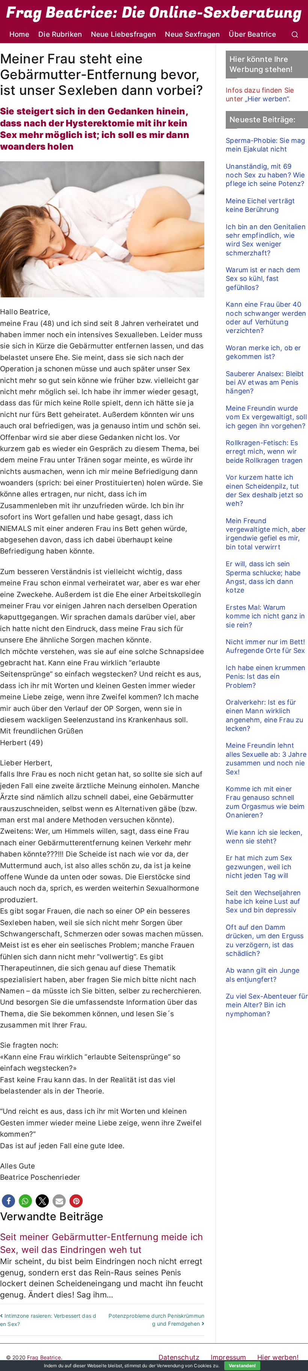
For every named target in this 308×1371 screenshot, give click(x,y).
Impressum (228, 1357)
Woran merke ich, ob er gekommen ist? (263, 352)
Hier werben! (278, 1357)
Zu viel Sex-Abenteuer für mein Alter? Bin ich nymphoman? (267, 1005)
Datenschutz (179, 1357)
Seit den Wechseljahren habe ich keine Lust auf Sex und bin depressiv (263, 901)
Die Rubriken (60, 34)
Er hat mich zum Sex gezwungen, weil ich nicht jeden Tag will (259, 866)
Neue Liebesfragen (123, 34)
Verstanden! (242, 1365)
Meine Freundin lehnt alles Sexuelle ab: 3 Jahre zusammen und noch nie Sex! (266, 758)
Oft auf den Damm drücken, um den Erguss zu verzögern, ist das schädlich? (264, 940)
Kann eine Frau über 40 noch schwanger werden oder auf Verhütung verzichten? (266, 317)
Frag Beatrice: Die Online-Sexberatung (154, 13)
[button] (8, 1201)
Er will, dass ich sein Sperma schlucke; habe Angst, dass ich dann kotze (263, 577)
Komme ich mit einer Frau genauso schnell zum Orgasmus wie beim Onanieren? (265, 802)
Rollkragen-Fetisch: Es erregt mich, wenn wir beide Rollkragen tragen (264, 451)
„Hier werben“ (266, 99)
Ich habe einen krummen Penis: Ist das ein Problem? (265, 676)
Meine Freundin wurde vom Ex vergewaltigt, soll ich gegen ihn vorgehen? (266, 417)
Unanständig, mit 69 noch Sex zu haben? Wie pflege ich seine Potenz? (265, 175)
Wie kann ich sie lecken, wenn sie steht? (264, 836)
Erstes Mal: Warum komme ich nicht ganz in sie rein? (265, 616)
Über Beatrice (252, 34)
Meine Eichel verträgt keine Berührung (260, 205)
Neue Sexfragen (192, 34)
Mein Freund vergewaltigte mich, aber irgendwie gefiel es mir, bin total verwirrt (266, 534)
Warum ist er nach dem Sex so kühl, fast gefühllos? (263, 278)
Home (19, 34)
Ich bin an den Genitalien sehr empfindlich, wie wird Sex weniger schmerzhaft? (266, 240)
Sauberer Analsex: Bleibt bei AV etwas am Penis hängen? (265, 382)
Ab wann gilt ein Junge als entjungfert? (262, 974)
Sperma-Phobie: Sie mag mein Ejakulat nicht (265, 144)
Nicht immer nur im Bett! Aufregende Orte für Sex (265, 646)
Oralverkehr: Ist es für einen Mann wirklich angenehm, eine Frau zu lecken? (264, 715)
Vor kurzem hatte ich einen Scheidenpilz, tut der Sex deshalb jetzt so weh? (264, 490)
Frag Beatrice (44, 1357)
